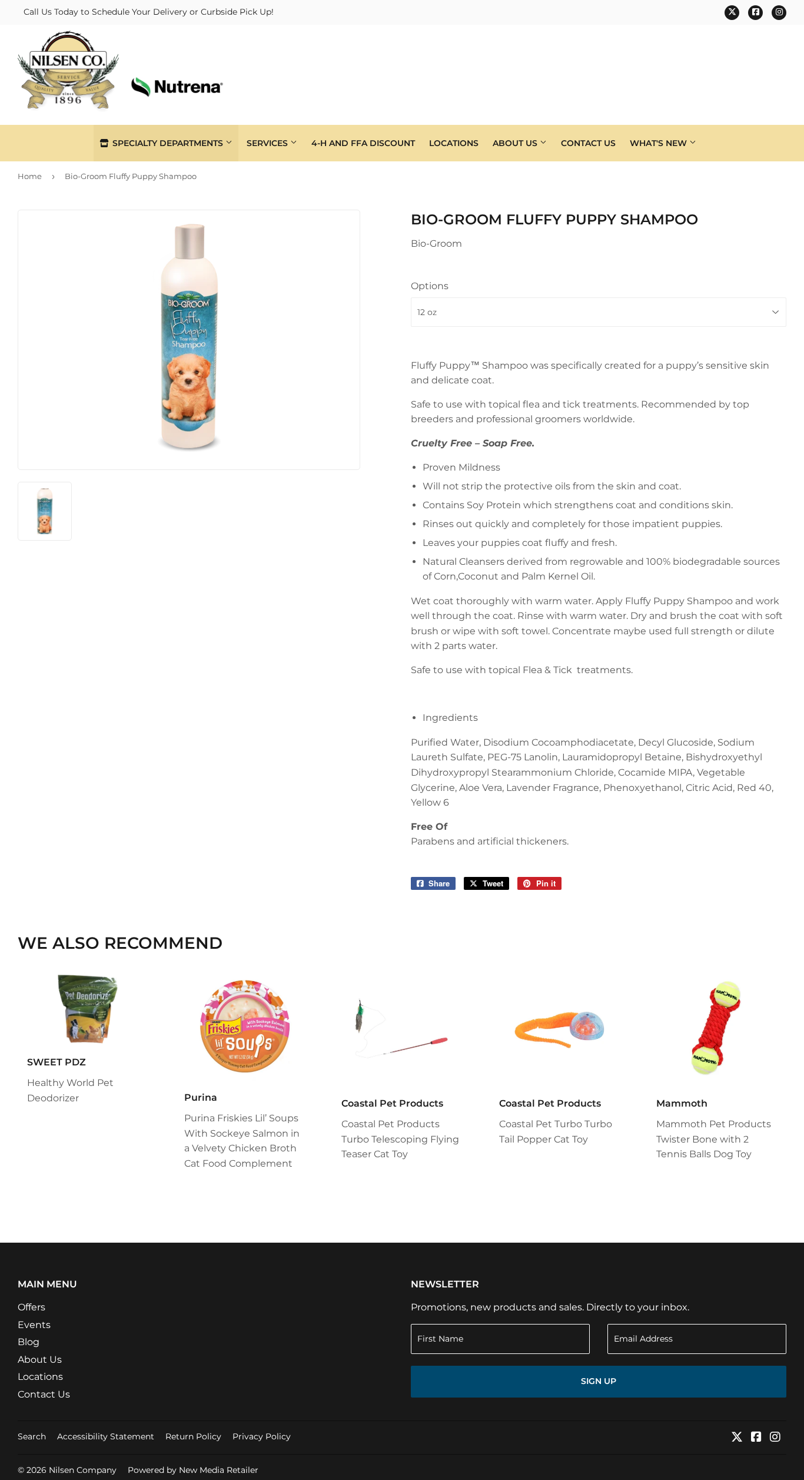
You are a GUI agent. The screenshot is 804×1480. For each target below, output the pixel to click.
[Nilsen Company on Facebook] (756, 1437)
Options (429, 286)
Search (32, 1436)
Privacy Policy (261, 1436)
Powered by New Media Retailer (193, 1470)
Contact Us (588, 143)
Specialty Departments (167, 143)
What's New (659, 143)
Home (30, 176)
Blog (28, 1341)
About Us (516, 143)
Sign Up (598, 1381)
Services (268, 143)
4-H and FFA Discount (363, 143)
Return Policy (193, 1436)
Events (34, 1324)
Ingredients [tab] (450, 717)
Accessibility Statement (105, 1436)
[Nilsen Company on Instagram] (775, 1437)
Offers (31, 1307)
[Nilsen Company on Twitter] (737, 1437)
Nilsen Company (83, 1470)
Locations (454, 143)
